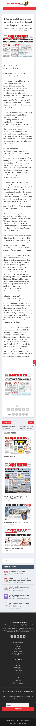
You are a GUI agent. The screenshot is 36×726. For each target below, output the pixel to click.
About (18, 646)
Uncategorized (20, 573)
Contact (18, 650)
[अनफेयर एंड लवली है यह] (18, 445)
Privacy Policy (18, 651)
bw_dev (12, 28)
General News (28, 28)
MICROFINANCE (18, 682)
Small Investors (16, 608)
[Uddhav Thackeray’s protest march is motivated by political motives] (18, 477)
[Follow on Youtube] (24, 636)
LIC (18, 679)
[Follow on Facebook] (12, 636)
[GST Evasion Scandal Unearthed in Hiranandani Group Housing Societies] (6, 580)
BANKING (18, 680)
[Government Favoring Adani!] (6, 572)
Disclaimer (18, 655)
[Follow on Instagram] (18, 636)
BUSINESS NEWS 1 (14, 720)
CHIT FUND (18, 669)
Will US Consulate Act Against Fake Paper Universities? (19, 587)
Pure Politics (12, 30)
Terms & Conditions (18, 653)
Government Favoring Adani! (17, 571)
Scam (18, 30)
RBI (18, 664)
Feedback (18, 648)
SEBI (18, 662)
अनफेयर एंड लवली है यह (10, 456)
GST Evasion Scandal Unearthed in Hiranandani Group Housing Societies (20, 579)
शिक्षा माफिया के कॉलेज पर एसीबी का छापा (13, 548)
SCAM (18, 665)
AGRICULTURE (18, 670)
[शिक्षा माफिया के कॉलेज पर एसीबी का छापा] (18, 537)
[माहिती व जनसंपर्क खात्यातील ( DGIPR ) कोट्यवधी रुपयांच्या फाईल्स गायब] (18, 511)
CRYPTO (18, 672)
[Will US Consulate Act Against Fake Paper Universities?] (6, 588)
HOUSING (18, 677)
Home (18, 645)
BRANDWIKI (22, 723)
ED (18, 674)
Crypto (18, 606)
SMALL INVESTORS (18, 684)
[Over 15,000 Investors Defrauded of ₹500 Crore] (6, 604)
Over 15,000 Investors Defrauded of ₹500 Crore (19, 604)
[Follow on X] (15, 636)
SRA (18, 675)
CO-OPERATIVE (18, 667)
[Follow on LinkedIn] (21, 636)
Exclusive (18, 598)
